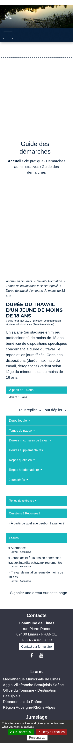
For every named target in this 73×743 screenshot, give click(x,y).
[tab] (36, 390)
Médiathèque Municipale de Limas (31, 679)
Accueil (14, 161)
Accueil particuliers (19, 281)
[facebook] (32, 655)
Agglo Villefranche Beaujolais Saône (33, 685)
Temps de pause (21, 430)
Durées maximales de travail (29, 440)
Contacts (37, 615)
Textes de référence (21, 500)
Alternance (18, 548)
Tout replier (30, 410)
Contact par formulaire (36, 646)
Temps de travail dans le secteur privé (32, 286)
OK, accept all (22, 732)
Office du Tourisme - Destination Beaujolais (29, 693)
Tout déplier (55, 410)
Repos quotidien (21, 460)
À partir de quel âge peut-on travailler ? (37, 523)
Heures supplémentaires (26, 450)
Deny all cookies (53, 732)
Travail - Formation (49, 281)
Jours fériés (17, 479)
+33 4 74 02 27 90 (36, 640)
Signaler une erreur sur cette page (38, 593)
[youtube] (41, 655)
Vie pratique (34, 161)
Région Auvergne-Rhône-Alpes (29, 707)
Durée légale (18, 420)
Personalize (37, 737)
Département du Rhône (22, 702)
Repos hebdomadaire (24, 469)
